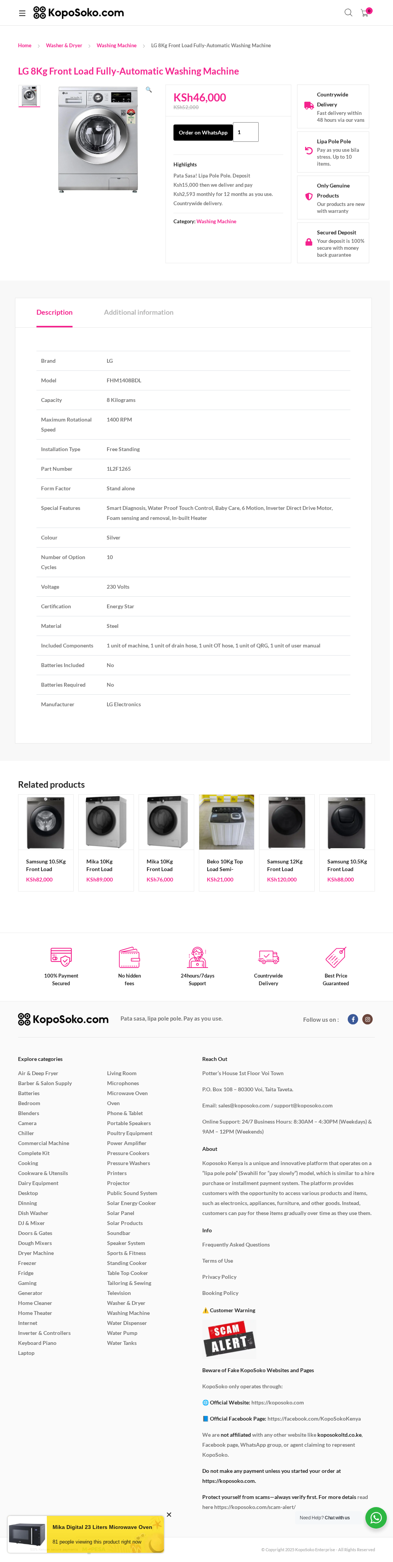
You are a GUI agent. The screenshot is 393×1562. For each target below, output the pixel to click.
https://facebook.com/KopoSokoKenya (314, 1418)
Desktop (28, 1193)
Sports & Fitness (126, 1253)
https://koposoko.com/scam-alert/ (255, 1507)
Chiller (26, 1133)
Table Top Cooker (127, 1273)
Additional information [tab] (138, 312)
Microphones (123, 1083)
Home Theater (35, 1313)
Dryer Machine (36, 1253)
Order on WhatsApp (203, 132)
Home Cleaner (35, 1303)
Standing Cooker (127, 1263)
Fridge (25, 1273)
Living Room (122, 1073)
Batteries (29, 1093)
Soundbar (118, 1233)
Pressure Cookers (128, 1153)
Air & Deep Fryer (38, 1073)
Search (349, 13)
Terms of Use (217, 1260)
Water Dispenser (127, 1323)
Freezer (27, 1263)
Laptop (26, 1353)
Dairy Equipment (38, 1183)
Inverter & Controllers (44, 1333)
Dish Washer (33, 1213)
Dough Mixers (35, 1243)
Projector (118, 1183)
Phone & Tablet (125, 1113)
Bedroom (29, 1103)
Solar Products (125, 1223)
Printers (117, 1173)
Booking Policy (220, 1293)
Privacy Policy (219, 1276)
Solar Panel (120, 1213)
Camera (27, 1123)
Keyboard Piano (37, 1343)
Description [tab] (54, 312)
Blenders (28, 1113)
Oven (113, 1103)
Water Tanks (122, 1343)
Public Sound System (132, 1193)
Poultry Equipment (129, 1133)
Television (119, 1293)
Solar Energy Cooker (131, 1203)
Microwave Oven (127, 1093)
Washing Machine (117, 45)
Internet (27, 1323)
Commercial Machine (43, 1143)
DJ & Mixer (31, 1223)
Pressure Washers (128, 1163)
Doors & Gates (35, 1233)
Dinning (27, 1203)
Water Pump (122, 1333)
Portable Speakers (129, 1123)
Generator (30, 1293)
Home (24, 45)
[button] (149, 90)
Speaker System (126, 1243)
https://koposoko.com (277, 1402)
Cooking (28, 1163)
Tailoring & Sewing (129, 1283)
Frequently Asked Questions (236, 1244)
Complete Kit (34, 1153)
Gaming (27, 1283)
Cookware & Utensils (43, 1173)
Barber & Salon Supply (45, 1083)
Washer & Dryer (64, 45)
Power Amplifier (127, 1143)
